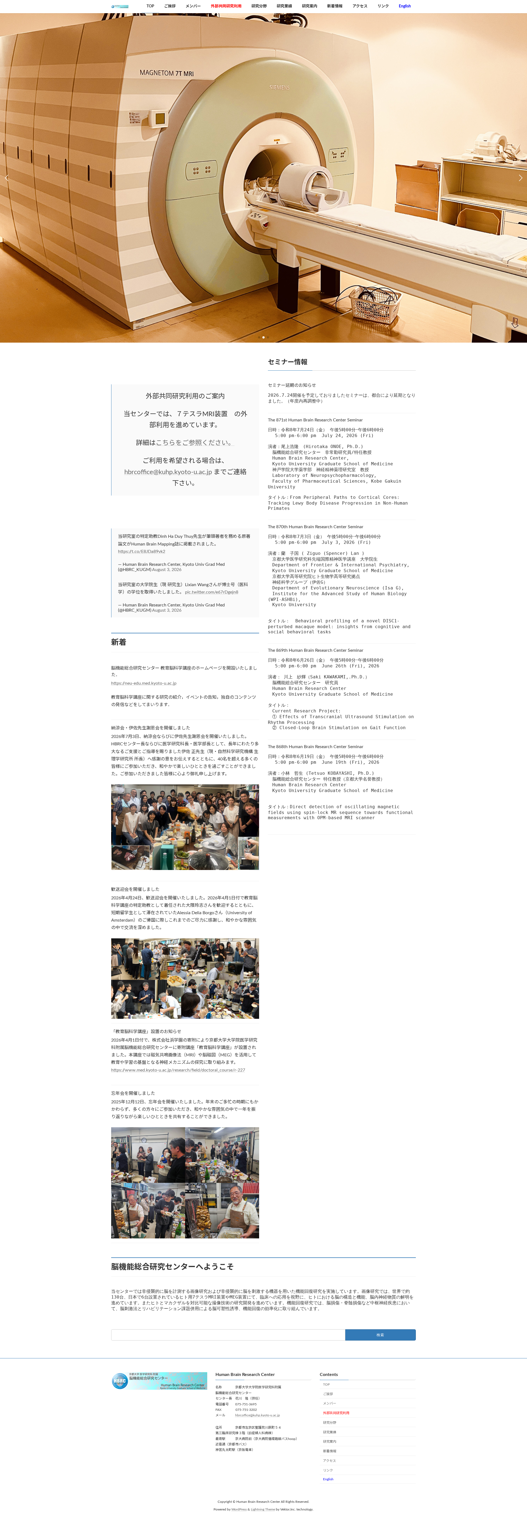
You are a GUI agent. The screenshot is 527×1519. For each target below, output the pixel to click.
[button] (259, 337)
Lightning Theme (263, 1509)
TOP (326, 1384)
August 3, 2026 (166, 569)
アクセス (329, 1460)
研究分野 (329, 1422)
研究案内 (329, 1442)
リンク (328, 1470)
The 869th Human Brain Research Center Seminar (315, 650)
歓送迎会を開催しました (135, 889)
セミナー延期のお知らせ (292, 385)
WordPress (239, 1509)
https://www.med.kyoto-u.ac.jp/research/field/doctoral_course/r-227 (178, 1070)
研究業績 (329, 1432)
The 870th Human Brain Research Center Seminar (315, 527)
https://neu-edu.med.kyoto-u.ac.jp (143, 683)
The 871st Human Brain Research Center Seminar (315, 420)
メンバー (329, 1403)
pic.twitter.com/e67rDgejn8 (211, 592)
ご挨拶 (328, 1394)
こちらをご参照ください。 (195, 443)
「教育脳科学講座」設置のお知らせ (146, 1032)
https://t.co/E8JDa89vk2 (141, 551)
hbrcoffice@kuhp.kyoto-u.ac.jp (168, 472)
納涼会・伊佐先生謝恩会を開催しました (150, 728)
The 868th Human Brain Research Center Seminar (315, 747)
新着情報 (329, 1451)
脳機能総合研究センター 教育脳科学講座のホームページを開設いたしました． (184, 671)
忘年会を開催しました (133, 1093)
